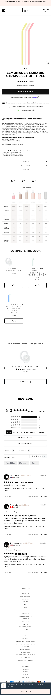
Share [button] (9, 496)
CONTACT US (25, 619)
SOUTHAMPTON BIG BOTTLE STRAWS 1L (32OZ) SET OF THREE (13, 308)
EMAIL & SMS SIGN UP (25, 616)
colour (34, 463)
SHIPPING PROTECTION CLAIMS (25, 644)
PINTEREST (25, 677)
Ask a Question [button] (26, 443)
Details (25, 161)
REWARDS (25, 613)
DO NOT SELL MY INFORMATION (25, 655)
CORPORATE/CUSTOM (25, 627)
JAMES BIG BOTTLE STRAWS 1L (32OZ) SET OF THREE (37, 273)
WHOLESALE (25, 629)
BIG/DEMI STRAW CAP (13, 270)
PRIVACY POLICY (25, 652)
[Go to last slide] (4, 368)
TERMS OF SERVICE (25, 649)
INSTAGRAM (25, 666)
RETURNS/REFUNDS (25, 636)
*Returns (25, 174)
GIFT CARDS (25, 599)
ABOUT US (25, 621)
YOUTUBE (26, 674)
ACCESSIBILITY (25, 657)
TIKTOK (25, 672)
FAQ (25, 604)
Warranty (25, 165)
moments (23, 463)
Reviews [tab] (8, 451)
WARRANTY (25, 647)
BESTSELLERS (25, 591)
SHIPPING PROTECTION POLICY (25, 641)
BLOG (25, 607)
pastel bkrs (10, 463)
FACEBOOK (25, 669)
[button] (42, 496)
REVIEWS (25, 602)
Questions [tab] (22, 451)
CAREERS (25, 624)
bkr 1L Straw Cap (7, 126)
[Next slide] (46, 368)
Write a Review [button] (26, 438)
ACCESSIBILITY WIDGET (25, 660)
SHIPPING (25, 638)
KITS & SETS (25, 593)
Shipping (19, 85)
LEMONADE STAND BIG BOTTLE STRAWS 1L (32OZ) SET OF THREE (24, 489)
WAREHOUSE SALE (25, 596)
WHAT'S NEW (25, 588)
